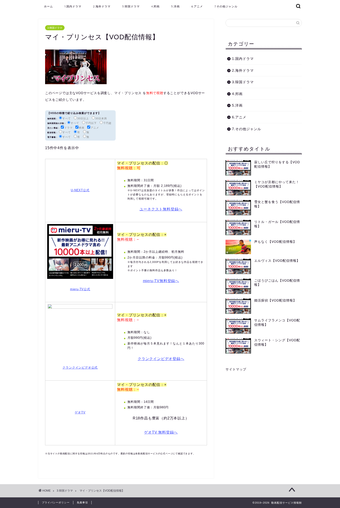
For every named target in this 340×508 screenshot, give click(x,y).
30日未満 (101, 118)
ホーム (48, 6)
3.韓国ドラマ (131, 6)
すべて (66, 118)
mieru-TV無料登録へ (161, 281)
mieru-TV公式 (80, 289)
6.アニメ (197, 6)
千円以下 (91, 123)
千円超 (107, 123)
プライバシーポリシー (56, 502)
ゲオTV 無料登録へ (161, 432)
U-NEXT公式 (80, 190)
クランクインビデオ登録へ (161, 359)
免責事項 (82, 502)
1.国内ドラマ (73, 6)
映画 (81, 127)
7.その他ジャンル (226, 6)
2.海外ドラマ (102, 6)
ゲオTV (80, 412)
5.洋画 (175, 6)
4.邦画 (155, 6)
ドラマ (68, 127)
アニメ (95, 127)
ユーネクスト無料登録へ (160, 209)
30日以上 (83, 118)
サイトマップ (236, 369)
